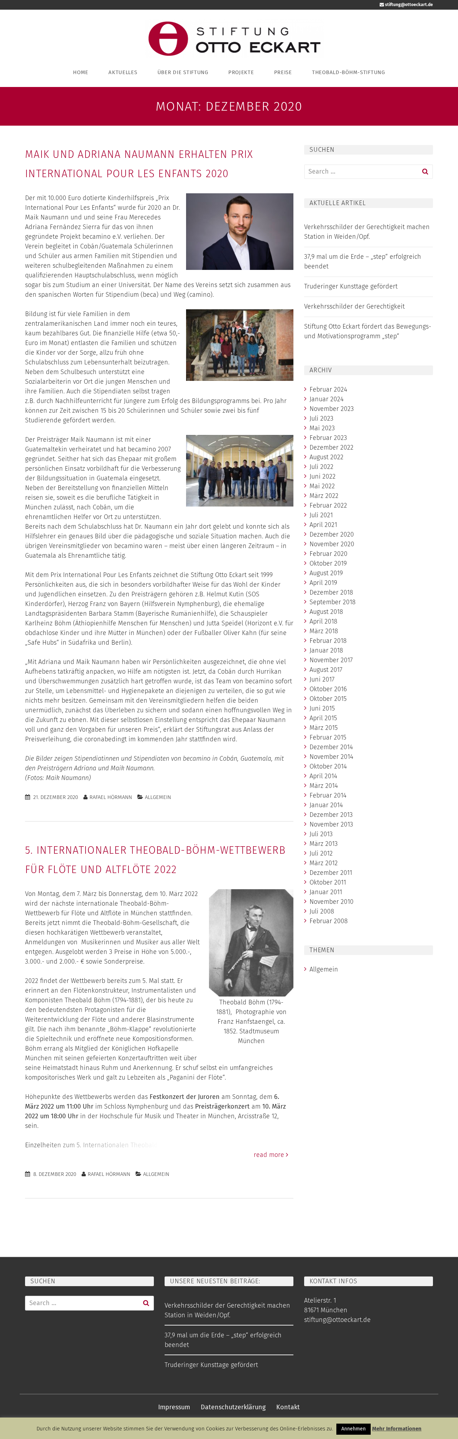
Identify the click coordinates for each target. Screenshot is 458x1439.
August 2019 (326, 573)
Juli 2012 (321, 853)
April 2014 (323, 776)
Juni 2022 (323, 476)
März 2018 (324, 631)
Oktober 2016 (328, 689)
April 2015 (323, 718)
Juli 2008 (322, 911)
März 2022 (324, 496)
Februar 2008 (329, 921)
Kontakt (288, 1407)
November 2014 (331, 757)
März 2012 (324, 863)
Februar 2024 (328, 389)
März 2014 (324, 786)
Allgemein (158, 797)
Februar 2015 (328, 737)
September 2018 (333, 602)
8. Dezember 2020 (54, 1174)
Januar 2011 (326, 892)
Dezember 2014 (331, 747)
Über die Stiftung (182, 72)
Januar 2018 (326, 650)
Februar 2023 (328, 438)
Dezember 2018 (331, 592)
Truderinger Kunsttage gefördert (351, 286)
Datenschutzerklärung (233, 1407)
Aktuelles (122, 72)
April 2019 (323, 583)
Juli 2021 (321, 515)
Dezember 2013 (331, 815)
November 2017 (331, 660)
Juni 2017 (322, 679)
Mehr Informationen (397, 1428)
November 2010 (332, 902)
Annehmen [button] (353, 1429)
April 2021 (323, 525)
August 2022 (327, 457)
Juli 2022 (321, 467)
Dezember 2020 (332, 534)
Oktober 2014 (328, 766)
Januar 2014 (326, 805)
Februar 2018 (328, 641)
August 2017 (326, 670)
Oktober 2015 (328, 699)
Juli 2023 (321, 418)
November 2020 (332, 544)
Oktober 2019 (328, 563)
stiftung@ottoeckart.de (408, 4)
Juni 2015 (322, 708)
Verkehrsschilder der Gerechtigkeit (354, 306)
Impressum (174, 1407)
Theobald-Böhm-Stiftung (348, 72)
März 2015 (324, 728)
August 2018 (326, 612)
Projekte (241, 72)
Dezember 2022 (332, 447)
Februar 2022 (328, 505)
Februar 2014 (328, 795)
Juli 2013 (321, 834)
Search (425, 171)
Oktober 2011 (328, 882)
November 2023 (332, 409)
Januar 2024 (327, 399)
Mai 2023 (322, 428)
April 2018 (323, 621)
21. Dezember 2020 (55, 797)
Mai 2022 (322, 486)
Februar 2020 (328, 554)
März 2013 (324, 844)
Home (80, 72)
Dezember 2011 (331, 873)
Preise (283, 72)
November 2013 (331, 824)
